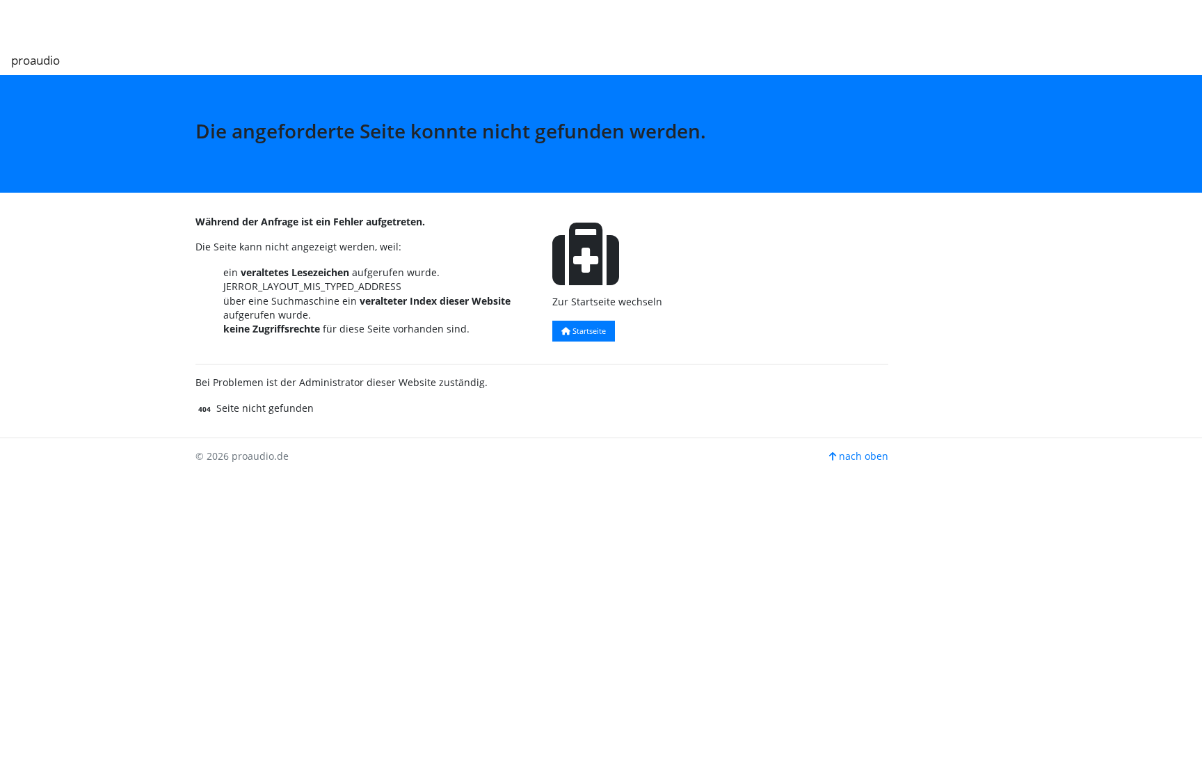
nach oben (862, 456)
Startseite (588, 331)
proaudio (35, 60)
